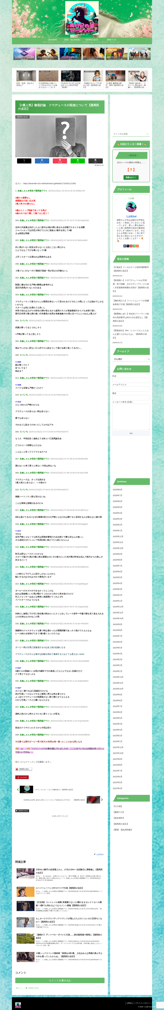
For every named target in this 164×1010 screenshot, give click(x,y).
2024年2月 (117, 665)
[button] (95, 160)
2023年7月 (117, 706)
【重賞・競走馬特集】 (123, 830)
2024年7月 (117, 636)
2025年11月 (118, 542)
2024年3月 (117, 659)
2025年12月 (118, 536)
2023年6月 (117, 712)
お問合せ (130, 1003)
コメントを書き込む (60, 980)
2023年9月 (117, 694)
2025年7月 (117, 566)
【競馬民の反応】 (23, 811)
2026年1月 (117, 530)
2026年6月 (117, 501)
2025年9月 (117, 554)
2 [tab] (82, 93)
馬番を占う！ (131, 177)
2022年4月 (117, 788)
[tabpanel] (26, 79)
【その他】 (118, 806)
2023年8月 (117, 700)
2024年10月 (118, 618)
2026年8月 (117, 490)
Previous (13, 80)
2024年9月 (117, 624)
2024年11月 (118, 613)
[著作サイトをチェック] (125, 246)
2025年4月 (117, 583)
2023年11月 (118, 683)
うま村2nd (131, 216)
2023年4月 (117, 724)
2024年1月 (117, 671)
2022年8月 (117, 765)
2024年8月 (117, 630)
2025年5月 (117, 577)
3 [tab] (85, 93)
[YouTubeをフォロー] (131, 246)
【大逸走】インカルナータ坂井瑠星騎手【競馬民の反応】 (131, 269)
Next (150, 80)
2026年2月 (117, 525)
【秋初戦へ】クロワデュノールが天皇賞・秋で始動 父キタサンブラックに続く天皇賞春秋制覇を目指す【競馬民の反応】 (131, 285)
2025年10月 (118, 548)
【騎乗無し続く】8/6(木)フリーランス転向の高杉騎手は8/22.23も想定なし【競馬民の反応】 (131, 317)
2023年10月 (118, 689)
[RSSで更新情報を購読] (137, 246)
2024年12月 (118, 607)
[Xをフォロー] (128, 246)
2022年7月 (117, 771)
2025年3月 (117, 589)
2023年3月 (117, 730)
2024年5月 (117, 648)
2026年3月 (117, 519)
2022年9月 (117, 759)
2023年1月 (117, 741)
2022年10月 (118, 753)
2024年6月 (117, 642)
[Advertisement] (60, 173)
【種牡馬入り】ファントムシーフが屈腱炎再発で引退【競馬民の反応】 (131, 302)
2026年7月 (117, 495)
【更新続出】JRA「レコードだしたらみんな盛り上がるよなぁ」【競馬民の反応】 (131, 334)
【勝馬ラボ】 (119, 812)
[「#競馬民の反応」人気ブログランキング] (23, 770)
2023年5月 (117, 718)
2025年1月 (117, 601)
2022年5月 (117, 782)
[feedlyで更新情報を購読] (134, 246)
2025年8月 (117, 560)
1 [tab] (79, 93)
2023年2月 (117, 735)
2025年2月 (117, 595)
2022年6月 (117, 777)
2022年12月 (118, 747)
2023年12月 (118, 677)
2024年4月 (117, 654)
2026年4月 (117, 513)
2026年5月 (117, 507)
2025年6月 (117, 571)
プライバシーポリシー (143, 1003)
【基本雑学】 (119, 818)
